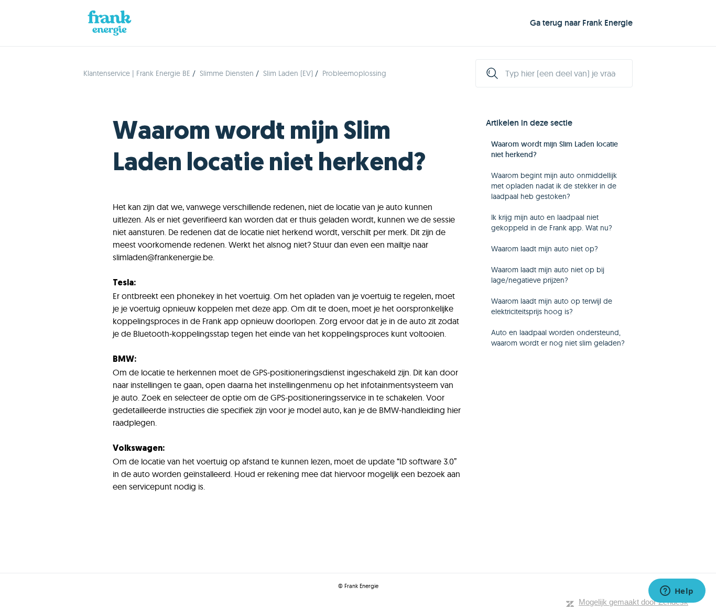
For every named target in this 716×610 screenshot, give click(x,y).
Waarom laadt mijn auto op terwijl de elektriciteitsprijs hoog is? (551, 306)
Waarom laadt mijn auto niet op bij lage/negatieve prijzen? (547, 275)
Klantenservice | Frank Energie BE (136, 73)
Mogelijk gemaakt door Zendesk (633, 601)
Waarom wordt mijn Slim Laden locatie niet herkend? (554, 149)
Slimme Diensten (227, 73)
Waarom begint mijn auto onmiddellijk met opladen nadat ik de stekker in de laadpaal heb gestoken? (554, 186)
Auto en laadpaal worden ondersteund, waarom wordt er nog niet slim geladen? (558, 338)
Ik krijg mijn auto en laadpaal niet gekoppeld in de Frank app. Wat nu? (551, 222)
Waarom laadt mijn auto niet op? (544, 248)
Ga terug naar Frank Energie (581, 22)
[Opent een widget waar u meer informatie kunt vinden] (677, 592)
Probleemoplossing (354, 73)
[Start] (109, 23)
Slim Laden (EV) (288, 73)
